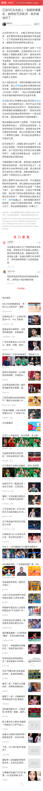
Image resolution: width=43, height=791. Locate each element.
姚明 (4, 100)
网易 (4, 3)
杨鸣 (11, 199)
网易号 (10, 2)
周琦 (17, 85)
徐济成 (37, 100)
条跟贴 (21, 288)
